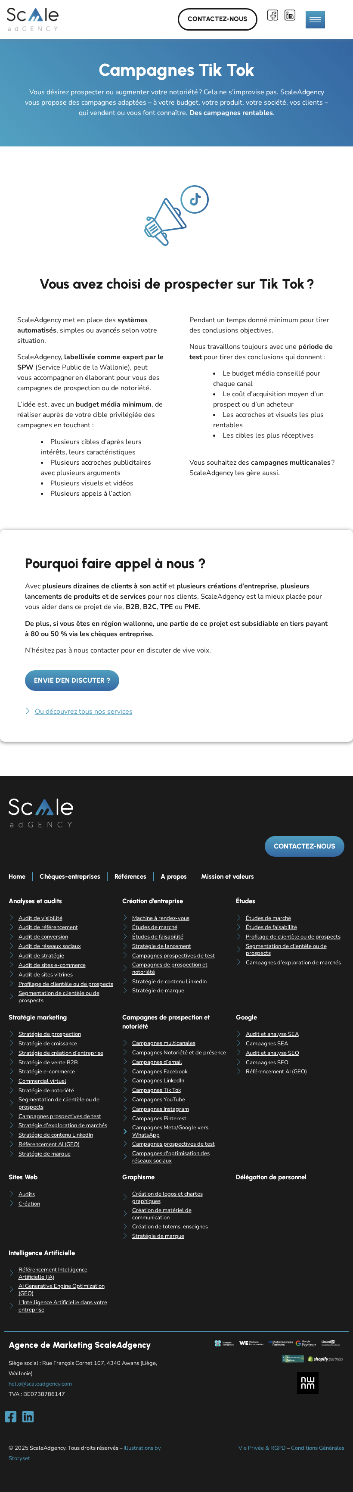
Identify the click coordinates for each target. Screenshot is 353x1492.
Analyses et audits (35, 901)
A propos (174, 876)
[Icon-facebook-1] (273, 15)
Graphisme (138, 1177)
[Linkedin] (28, 1416)
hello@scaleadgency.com (40, 1384)
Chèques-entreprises (70, 876)
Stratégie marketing (38, 1017)
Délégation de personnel (271, 1177)
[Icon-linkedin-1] (290, 15)
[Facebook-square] (10, 1416)
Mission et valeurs (227, 876)
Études (245, 901)
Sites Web (23, 1177)
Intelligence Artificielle (42, 1253)
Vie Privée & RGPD (262, 1448)
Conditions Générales (317, 1448)
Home (17, 876)
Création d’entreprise (152, 901)
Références (130, 876)
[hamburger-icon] (315, 19)
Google (246, 1017)
